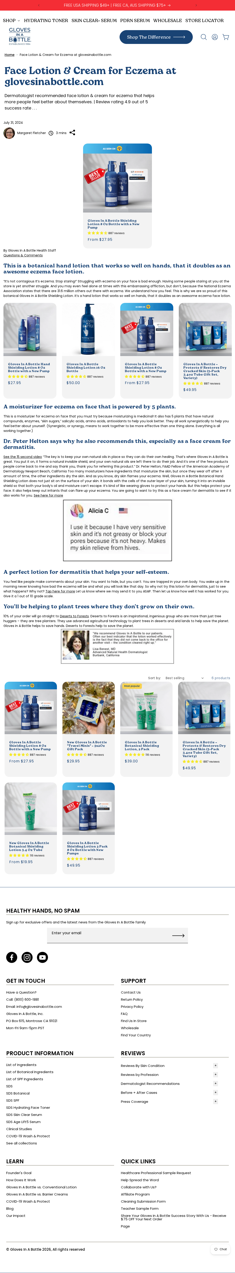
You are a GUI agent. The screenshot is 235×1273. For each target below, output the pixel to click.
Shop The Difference (149, 37)
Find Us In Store (134, 1020)
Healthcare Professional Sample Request (156, 1172)
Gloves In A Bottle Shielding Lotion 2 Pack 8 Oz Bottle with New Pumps (87, 848)
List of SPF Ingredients (24, 1079)
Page (125, 1226)
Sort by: (154, 678)
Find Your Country (136, 1035)
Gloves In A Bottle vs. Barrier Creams (37, 1194)
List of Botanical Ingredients (29, 1071)
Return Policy (132, 999)
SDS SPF (12, 1100)
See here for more (48, 495)
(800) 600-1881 (26, 999)
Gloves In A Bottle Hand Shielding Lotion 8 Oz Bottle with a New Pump (29, 367)
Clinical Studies (19, 1128)
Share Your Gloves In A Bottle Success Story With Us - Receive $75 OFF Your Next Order (173, 1217)
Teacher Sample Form (140, 1208)
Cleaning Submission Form (143, 1201)
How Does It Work (21, 1180)
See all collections (21, 1143)
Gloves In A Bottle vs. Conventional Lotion (41, 1187)
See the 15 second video (22, 456)
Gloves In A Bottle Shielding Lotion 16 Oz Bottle (86, 367)
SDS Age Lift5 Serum (23, 1121)
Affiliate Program (135, 1194)
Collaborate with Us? (139, 1187)
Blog (10, 1208)
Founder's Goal (18, 1172)
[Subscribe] (178, 935)
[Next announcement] (196, 5)
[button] (12, 20)
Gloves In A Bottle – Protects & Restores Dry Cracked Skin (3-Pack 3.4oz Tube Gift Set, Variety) (205, 370)
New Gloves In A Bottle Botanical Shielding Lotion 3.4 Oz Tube (29, 846)
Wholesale (130, 1028)
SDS (9, 1086)
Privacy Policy (132, 1006)
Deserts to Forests (74, 616)
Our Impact (15, 1215)
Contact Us (131, 992)
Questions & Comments (23, 255)
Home (9, 55)
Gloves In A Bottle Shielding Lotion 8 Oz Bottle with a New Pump (114, 224)
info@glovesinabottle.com (39, 1006)
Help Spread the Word (140, 1180)
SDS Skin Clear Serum (24, 1114)
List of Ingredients (21, 1064)
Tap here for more (60, 591)
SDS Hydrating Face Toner (28, 1107)
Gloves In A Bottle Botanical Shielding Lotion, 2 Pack (142, 745)
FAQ (124, 1013)
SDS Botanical (18, 1093)
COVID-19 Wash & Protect (28, 1136)
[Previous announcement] (39, 5)
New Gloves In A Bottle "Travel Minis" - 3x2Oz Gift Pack (87, 745)
